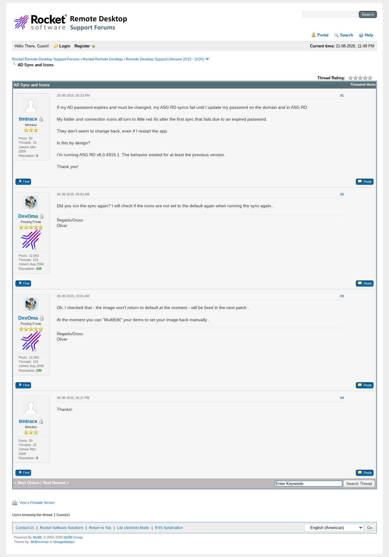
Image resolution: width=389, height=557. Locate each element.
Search (346, 35)
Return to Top (100, 528)
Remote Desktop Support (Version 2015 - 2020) (165, 59)
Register (82, 46)
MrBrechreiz (40, 542)
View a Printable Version (37, 502)
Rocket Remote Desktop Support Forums (46, 59)
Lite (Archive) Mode (133, 528)
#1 (342, 95)
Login (64, 46)
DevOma (28, 216)
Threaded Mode (362, 84)
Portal (323, 35)
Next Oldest (28, 482)
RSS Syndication (169, 528)
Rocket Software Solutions (61, 528)
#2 (342, 194)
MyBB (37, 537)
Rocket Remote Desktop (103, 59)
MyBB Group (73, 537)
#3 (342, 296)
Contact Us (25, 528)
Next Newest (54, 482)
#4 (342, 398)
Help (369, 35)
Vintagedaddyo (64, 542)
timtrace (28, 119)
